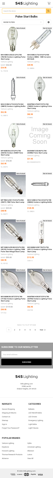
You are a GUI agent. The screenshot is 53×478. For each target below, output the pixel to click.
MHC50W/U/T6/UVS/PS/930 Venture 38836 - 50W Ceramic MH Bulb (39, 57)
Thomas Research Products (12, 454)
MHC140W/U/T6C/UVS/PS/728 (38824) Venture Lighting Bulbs (39, 201)
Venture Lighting (8, 443)
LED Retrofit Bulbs (35, 413)
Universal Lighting (34, 447)
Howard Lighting (8, 451)
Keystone (5, 447)
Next (42, 330)
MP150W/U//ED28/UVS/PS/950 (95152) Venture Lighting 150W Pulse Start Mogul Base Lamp (13, 249)
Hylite (29, 443)
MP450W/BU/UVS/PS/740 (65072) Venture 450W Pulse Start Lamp (12, 153)
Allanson (30, 451)
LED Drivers (32, 417)
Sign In (4, 424)
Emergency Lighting (35, 420)
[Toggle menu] (3, 3)
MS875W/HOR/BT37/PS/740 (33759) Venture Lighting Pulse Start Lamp (39, 299)
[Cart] (49, 3)
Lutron (29, 454)
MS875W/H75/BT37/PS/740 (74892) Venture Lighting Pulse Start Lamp (39, 106)
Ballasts (31, 409)
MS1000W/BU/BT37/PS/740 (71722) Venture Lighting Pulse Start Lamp (13, 299)
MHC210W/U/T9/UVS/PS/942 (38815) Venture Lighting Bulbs (13, 105)
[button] (48, 22)
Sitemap (5, 420)
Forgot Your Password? (10, 428)
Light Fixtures (33, 428)
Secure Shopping (8, 409)
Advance (5, 458)
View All (30, 458)
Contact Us (6, 417)
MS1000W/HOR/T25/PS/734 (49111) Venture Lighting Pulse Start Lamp (39, 249)
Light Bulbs (32, 424)
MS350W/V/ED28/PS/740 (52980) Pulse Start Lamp (37, 152)
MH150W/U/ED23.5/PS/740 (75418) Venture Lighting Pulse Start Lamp (13, 57)
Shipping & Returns (9, 413)
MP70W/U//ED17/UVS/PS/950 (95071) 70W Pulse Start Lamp (12, 201)
